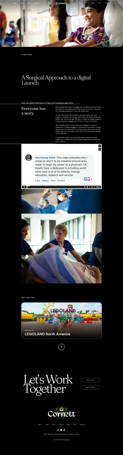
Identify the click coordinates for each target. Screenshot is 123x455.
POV (99, 3)
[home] (61, 3)
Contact (107, 3)
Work (29, 3)
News (93, 3)
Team (22, 3)
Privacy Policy (66, 439)
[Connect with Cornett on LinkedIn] (61, 430)
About (15, 3)
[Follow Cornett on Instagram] (58, 430)
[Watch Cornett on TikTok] (64, 430)
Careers (36, 3)
